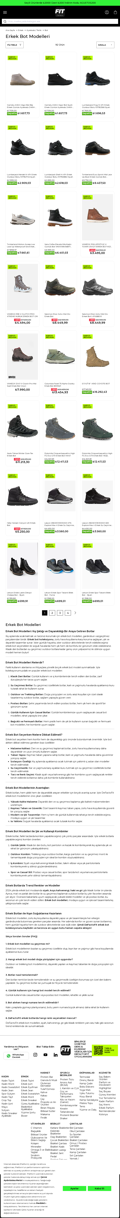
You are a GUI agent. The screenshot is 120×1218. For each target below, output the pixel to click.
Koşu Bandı (86, 1096)
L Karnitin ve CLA (69, 1088)
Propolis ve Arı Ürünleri (48, 1103)
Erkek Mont (27, 1097)
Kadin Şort (7, 1103)
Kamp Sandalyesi (89, 1100)
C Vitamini (36, 1128)
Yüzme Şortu (28, 1112)
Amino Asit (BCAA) (66, 1083)
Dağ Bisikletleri (58, 1137)
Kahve (43, 1092)
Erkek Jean (27, 1090)
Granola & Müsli (48, 1080)
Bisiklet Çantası (58, 1143)
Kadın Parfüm (106, 1101)
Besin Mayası (47, 1107)
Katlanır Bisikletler (60, 1128)
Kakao (43, 1095)
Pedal (53, 1156)
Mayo (5, 1107)
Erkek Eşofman (29, 1087)
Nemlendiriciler (107, 1111)
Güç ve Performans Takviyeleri (66, 1094)
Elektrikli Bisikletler (55, 1132)
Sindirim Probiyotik (36, 1156)
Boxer (24, 1115)
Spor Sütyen (8, 1093)
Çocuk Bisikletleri (59, 1140)
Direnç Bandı (87, 1080)
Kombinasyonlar (69, 1105)
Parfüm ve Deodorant (105, 1083)
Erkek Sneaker (29, 1100)
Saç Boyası (105, 1091)
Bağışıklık (36, 1131)
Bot (46, 30)
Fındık (43, 1117)
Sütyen (5, 1110)
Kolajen (35, 1143)
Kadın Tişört (8, 1080)
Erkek (20, 30)
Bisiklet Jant (56, 1153)
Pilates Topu (86, 1103)
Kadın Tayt (7, 1097)
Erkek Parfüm (106, 1107)
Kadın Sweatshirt (11, 1087)
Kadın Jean (7, 1090)
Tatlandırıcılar (67, 1112)
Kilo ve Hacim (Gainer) (67, 1101)
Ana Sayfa (10, 30)
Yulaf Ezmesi (47, 1089)
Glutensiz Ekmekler (45, 1084)
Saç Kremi (104, 1104)
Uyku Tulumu (87, 1093)
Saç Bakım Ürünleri (104, 1078)
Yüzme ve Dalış (88, 1109)
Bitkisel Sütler (47, 1111)
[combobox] (60, 21)
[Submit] (4, 21)
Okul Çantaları (77, 1131)
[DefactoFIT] (60, 12)
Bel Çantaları (76, 1128)
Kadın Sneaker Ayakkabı (9, 1114)
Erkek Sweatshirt (30, 1093)
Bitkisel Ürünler (39, 1134)
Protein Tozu (67, 1079)
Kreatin (64, 1108)
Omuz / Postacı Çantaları (78, 1144)
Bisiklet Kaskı (57, 1146)
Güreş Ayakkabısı (30, 1103)
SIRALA (102, 45)
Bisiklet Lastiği (58, 1150)
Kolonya (103, 1114)
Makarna (45, 1114)
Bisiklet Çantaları (79, 1140)
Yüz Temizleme (107, 1098)
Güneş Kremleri (107, 1094)
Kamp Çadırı (86, 1083)
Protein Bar (46, 1077)
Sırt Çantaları (76, 1155)
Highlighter (105, 1088)
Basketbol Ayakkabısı (26, 1108)
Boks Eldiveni (87, 1086)
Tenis (82, 1106)
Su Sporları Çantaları (75, 1135)
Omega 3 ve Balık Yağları (40, 1151)
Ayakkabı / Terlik (34, 30)
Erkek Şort (26, 1084)
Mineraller (36, 1146)
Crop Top (6, 1100)
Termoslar (85, 1077)
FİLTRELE (12, 45)
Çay (42, 1099)
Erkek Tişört (27, 1080)
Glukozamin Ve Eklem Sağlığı (39, 1139)
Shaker (64, 1118)
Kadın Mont (8, 1084)
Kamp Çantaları (78, 1152)
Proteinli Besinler (69, 1115)
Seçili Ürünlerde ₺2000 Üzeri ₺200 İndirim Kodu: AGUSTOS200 (60, 2)
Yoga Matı (85, 1090)
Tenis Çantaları (77, 1149)
